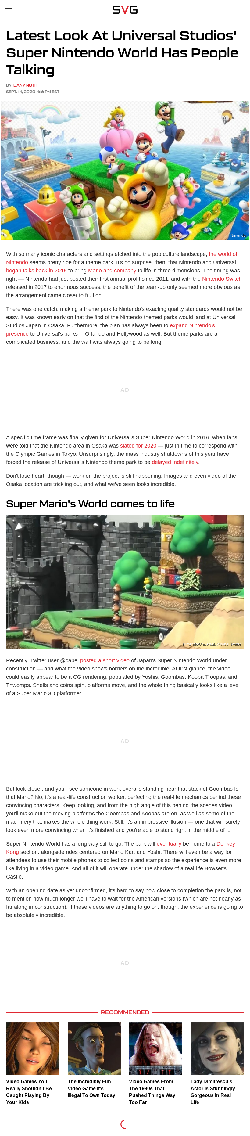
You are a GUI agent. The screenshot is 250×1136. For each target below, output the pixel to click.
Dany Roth (25, 85)
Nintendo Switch (222, 279)
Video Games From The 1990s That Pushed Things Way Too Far (152, 1092)
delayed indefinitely (175, 462)
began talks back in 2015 (36, 271)
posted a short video (105, 660)
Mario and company (112, 271)
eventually (169, 844)
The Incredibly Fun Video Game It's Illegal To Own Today (91, 1088)
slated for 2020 (138, 446)
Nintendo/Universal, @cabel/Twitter (212, 644)
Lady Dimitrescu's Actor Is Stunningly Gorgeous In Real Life (213, 1092)
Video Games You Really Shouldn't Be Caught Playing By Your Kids (29, 1092)
